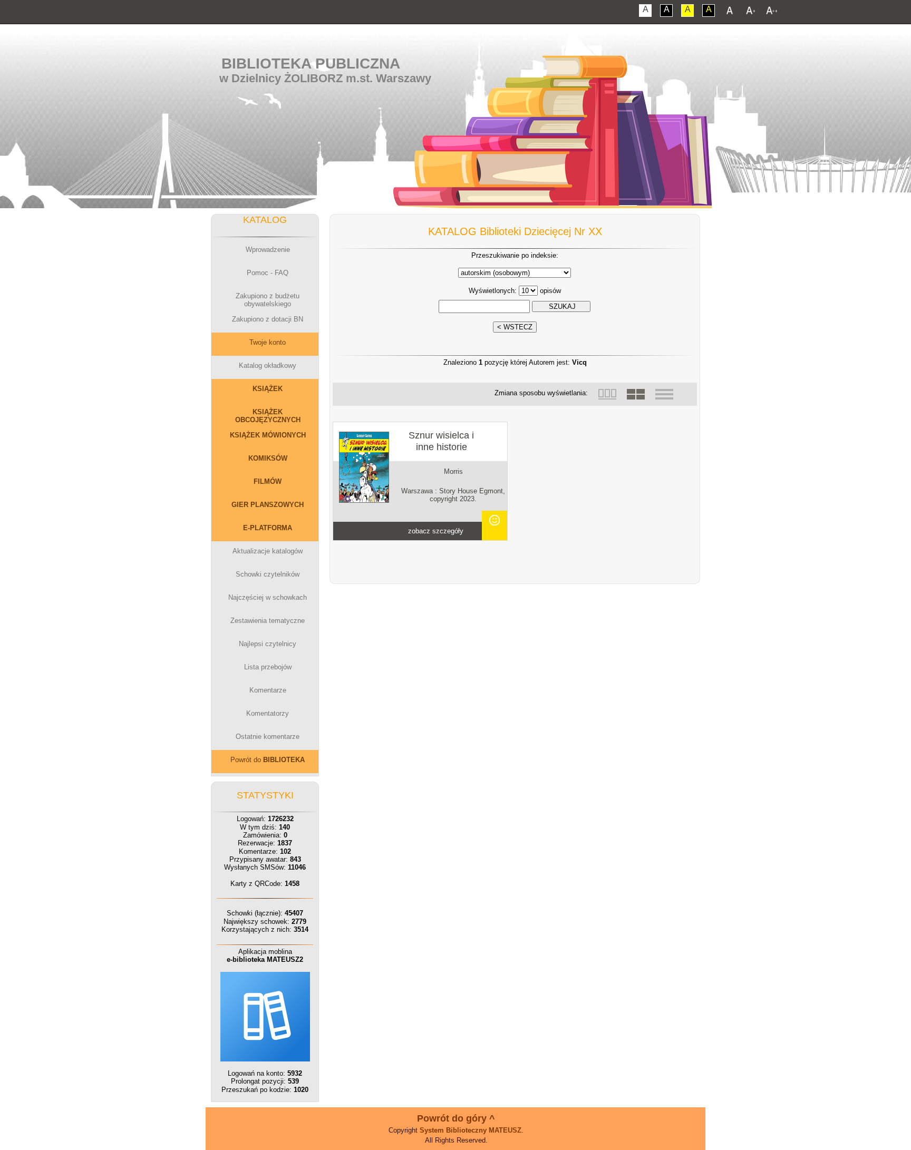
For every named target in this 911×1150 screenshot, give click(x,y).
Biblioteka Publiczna (310, 63)
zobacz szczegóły (435, 531)
